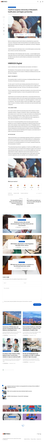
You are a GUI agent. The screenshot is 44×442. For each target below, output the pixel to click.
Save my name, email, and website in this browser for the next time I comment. (18, 301)
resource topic (10, 194)
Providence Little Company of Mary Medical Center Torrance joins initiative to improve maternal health (11, 355)
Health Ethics (21, 34)
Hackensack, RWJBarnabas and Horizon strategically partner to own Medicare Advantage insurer (11, 328)
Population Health (12, 7)
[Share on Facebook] (4, 24)
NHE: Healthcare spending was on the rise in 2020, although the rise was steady (34, 202)
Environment (21, 241)
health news (10, 193)
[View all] (12, 408)
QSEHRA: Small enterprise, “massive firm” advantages (17, 396)
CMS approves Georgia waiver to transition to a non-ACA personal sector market (22, 265)
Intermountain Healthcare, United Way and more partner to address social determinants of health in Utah (32, 328)
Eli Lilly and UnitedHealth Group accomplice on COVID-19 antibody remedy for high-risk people (31, 355)
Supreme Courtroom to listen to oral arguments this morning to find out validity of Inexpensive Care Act (23, 387)
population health (16, 193)
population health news (24, 193)
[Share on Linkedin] (4, 34)
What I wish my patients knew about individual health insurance (19, 391)
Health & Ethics (27, 439)
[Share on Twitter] (4, 27)
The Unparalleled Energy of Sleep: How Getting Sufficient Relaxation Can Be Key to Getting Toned (16, 202)
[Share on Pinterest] (4, 31)
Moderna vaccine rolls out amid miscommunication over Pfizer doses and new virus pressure (22, 224)
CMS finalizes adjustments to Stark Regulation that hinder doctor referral (22, 244)
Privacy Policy (33, 439)
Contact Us (39, 439)
